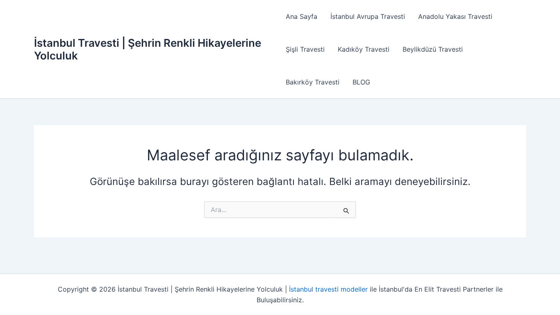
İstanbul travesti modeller (328, 289)
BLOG (361, 82)
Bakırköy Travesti (312, 82)
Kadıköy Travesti (363, 49)
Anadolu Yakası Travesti (455, 16)
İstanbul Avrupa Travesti (367, 16)
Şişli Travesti (305, 49)
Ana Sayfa (301, 16)
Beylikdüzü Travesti (433, 49)
